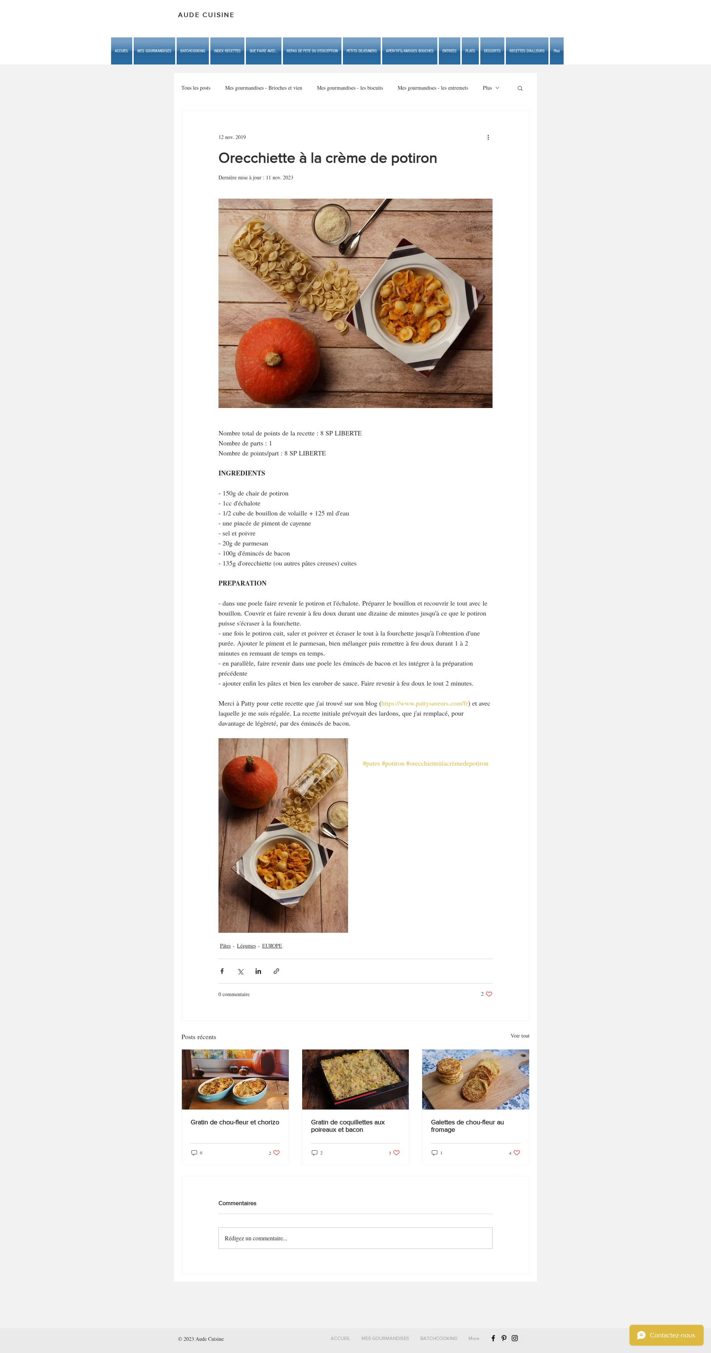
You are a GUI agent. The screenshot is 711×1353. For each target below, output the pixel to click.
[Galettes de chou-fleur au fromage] (475, 1079)
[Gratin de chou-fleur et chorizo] (235, 1079)
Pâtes (225, 945)
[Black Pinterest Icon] (504, 1338)
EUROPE (272, 945)
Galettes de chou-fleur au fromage (467, 1125)
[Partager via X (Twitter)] (240, 971)
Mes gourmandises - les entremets (433, 87)
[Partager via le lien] (276, 971)
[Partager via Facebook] (222, 971)
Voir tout (520, 1035)
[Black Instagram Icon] (515, 1338)
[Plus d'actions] (488, 137)
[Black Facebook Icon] (493, 1338)
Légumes (246, 945)
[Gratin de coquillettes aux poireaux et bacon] (355, 1079)
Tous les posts (195, 87)
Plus (487, 87)
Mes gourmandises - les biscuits (350, 87)
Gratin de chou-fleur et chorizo (235, 1122)
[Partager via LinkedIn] (258, 971)
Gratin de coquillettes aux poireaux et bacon (348, 1125)
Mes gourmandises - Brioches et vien (263, 87)
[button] (263, 50)
